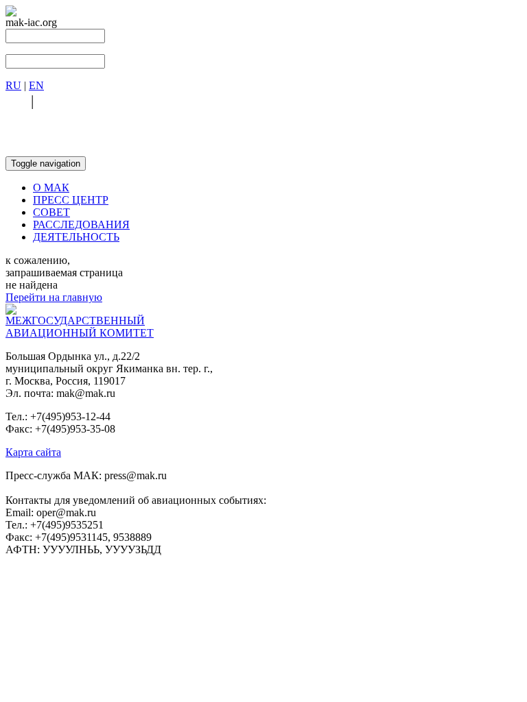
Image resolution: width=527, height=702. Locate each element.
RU (13, 85)
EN (36, 85)
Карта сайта (33, 452)
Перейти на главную (53, 297)
